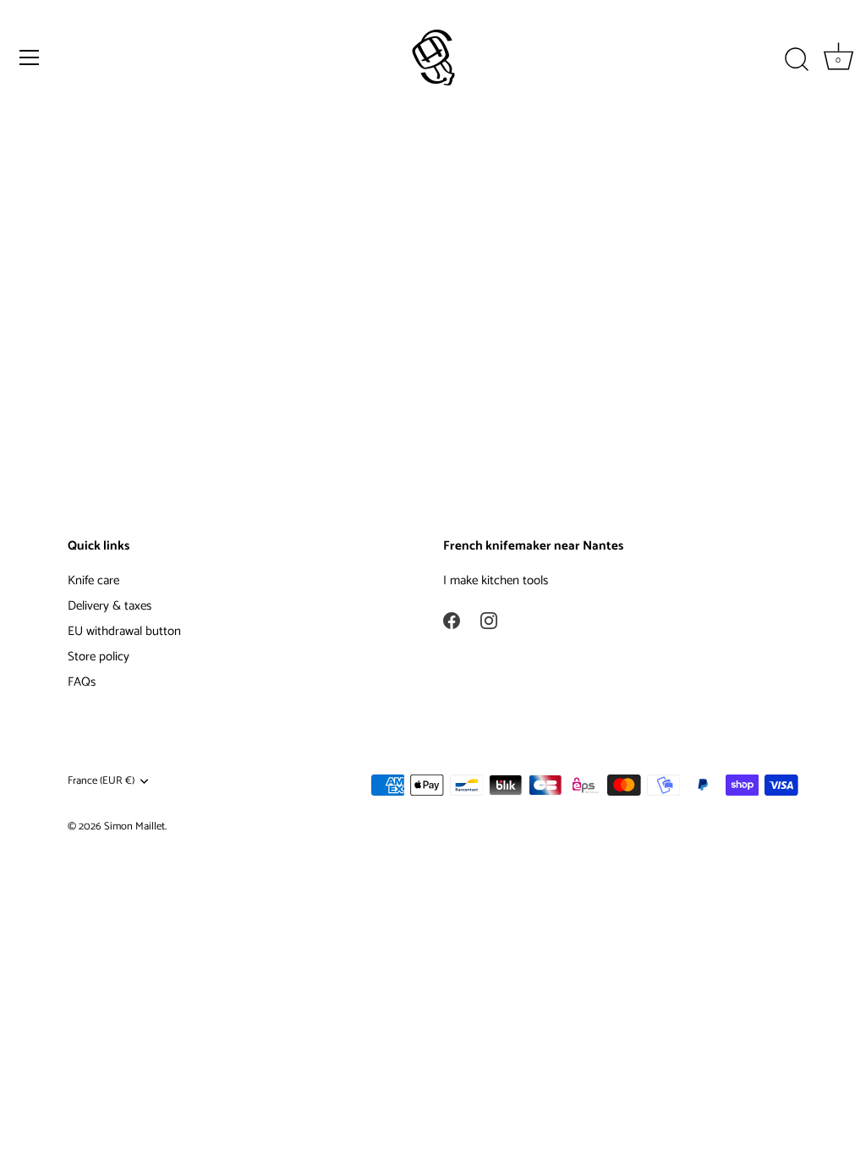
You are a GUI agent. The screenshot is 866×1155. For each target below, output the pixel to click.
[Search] (796, 60)
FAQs (82, 681)
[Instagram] (488, 620)
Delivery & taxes (109, 605)
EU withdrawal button (124, 631)
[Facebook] (451, 620)
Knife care (93, 580)
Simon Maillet (134, 826)
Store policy (98, 656)
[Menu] (29, 57)
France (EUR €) (101, 781)
